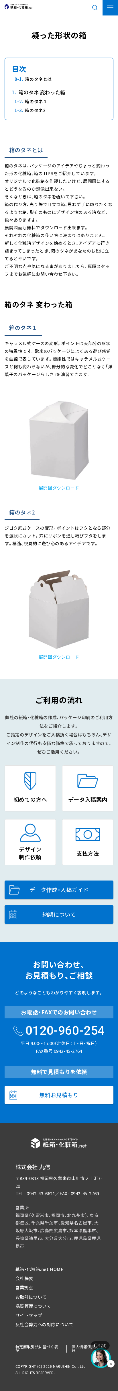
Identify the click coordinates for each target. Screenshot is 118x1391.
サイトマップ (28, 1315)
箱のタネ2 (35, 110)
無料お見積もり (58, 1095)
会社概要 (24, 1278)
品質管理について (33, 1306)
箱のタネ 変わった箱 (42, 92)
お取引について (31, 1297)
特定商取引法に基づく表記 (36, 1348)
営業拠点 (24, 1287)
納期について (59, 914)
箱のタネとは (38, 79)
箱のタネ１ (36, 101)
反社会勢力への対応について (44, 1324)
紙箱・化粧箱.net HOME (39, 1269)
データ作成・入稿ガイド (59, 890)
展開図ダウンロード (59, 488)
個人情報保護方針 (85, 1348)
